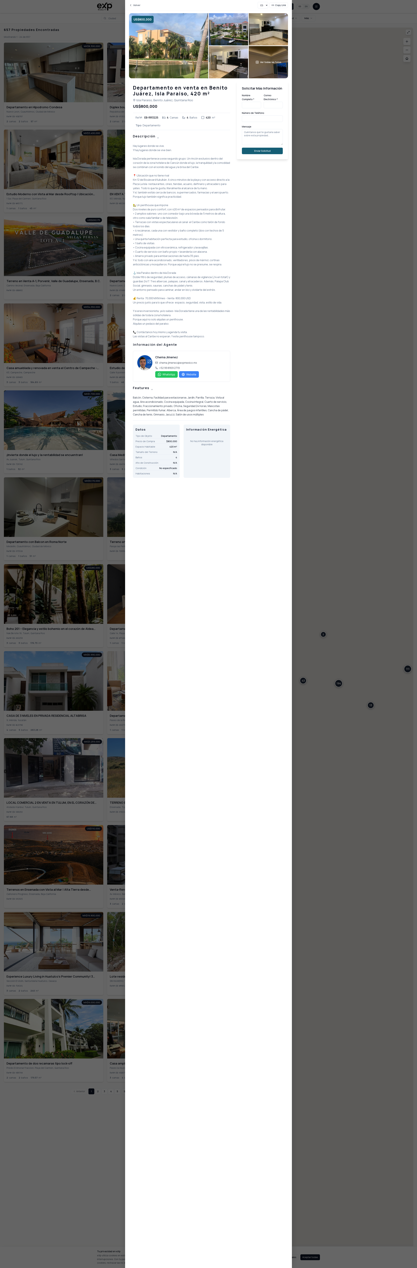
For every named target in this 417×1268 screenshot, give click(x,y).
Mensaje (246, 126)
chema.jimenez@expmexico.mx (178, 362)
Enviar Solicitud (262, 150)
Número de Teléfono (253, 112)
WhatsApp (168, 374)
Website (191, 374)
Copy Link (280, 5)
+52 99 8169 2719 (169, 368)
